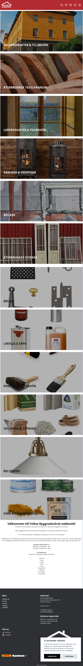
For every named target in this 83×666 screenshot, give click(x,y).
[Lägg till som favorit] (66, 5)
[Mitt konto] (70, 5)
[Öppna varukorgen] (75, 5)
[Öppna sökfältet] (62, 5)
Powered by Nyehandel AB (41, 665)
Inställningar (69, 656)
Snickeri (4, 601)
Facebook (8, 632)
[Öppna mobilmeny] (79, 5)
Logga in (5, 605)
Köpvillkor (5, 607)
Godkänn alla (52, 656)
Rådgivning (5, 599)
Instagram (8, 635)
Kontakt (4, 603)
